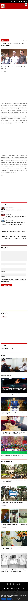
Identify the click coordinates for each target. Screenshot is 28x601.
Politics (13, 588)
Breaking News (10, 207)
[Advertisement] (14, 24)
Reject (9, 598)
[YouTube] (22, 1)
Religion (14, 591)
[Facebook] (17, 1)
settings (10, 596)
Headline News (9, 220)
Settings (14, 598)
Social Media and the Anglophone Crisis (13, 231)
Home (3, 588)
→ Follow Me (3, 316)
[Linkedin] (24, 1)
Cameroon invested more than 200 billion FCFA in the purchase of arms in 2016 (14, 237)
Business (4, 591)
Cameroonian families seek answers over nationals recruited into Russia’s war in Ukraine (13, 224)
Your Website (3, 276)
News (8, 588)
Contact (19, 591)
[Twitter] (14, 1)
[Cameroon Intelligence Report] (2, 7)
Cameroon (9, 214)
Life (9, 591)
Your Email (3, 271)
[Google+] (19, 1)
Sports (24, 588)
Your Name (3, 266)
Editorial (18, 588)
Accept (4, 598)
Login (24, 591)
